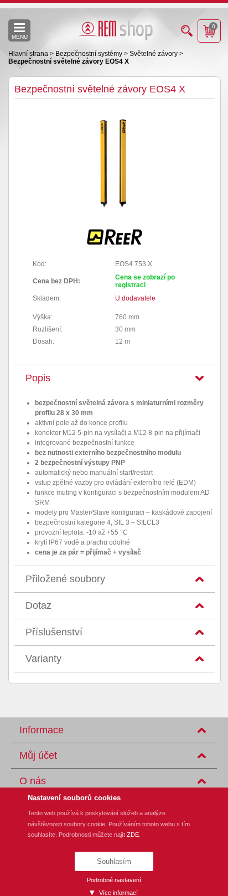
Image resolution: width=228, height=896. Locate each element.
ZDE (133, 834)
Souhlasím (114, 861)
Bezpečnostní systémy (89, 54)
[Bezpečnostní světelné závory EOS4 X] (114, 216)
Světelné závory (154, 54)
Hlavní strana (29, 54)
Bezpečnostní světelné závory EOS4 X (68, 61)
